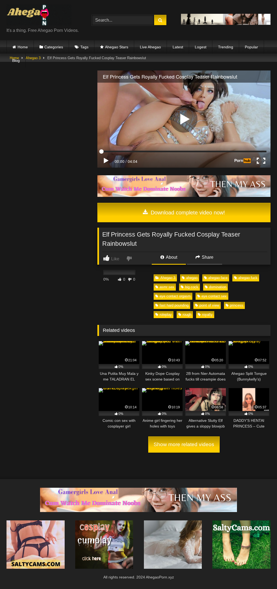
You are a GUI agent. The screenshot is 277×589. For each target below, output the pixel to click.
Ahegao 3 (167, 278)
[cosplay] (104, 567)
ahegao (191, 278)
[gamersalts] (184, 195)
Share (207, 257)
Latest (178, 47)
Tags (84, 47)
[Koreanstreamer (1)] (173, 567)
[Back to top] (260, 573)
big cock (191, 287)
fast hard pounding (174, 305)
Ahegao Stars (116, 47)
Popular (251, 47)
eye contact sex (214, 296)
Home (23, 47)
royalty (207, 314)
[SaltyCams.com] (241, 567)
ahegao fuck (248, 278)
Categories (53, 47)
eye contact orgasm (175, 296)
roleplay (166, 314)
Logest (200, 47)
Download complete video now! (187, 213)
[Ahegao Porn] (42, 15)
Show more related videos (184, 444)
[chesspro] (226, 23)
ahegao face (217, 278)
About (171, 257)
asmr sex (167, 287)
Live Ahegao (150, 47)
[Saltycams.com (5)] (35, 567)
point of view (209, 305)
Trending (225, 47)
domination (217, 287)
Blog (16, 60)
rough (187, 314)
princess (236, 305)
